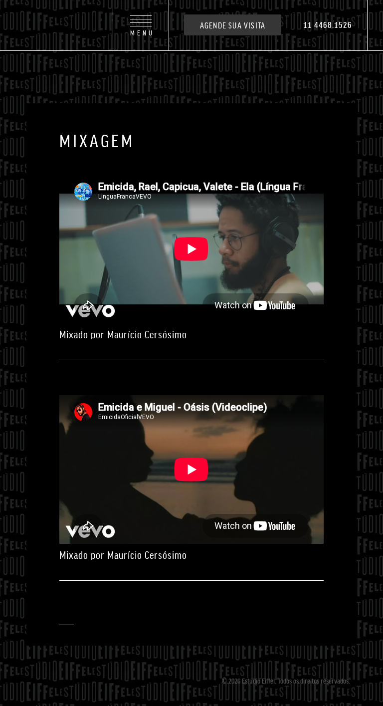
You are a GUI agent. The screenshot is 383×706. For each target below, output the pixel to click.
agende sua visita (232, 24)
